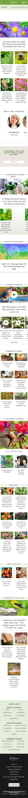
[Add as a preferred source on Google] (14, 785)
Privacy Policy (14, 771)
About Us (7, 709)
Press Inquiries (7, 715)
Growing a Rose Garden (20, 728)
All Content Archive (14, 718)
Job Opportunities (21, 715)
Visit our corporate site (14, 792)
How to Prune (7, 743)
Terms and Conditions (14, 769)
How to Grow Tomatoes (20, 725)
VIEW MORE (14, 342)
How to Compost (20, 746)
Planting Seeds (20, 740)
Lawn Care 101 (20, 743)
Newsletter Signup (7, 712)
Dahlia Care (14, 734)
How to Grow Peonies (21, 731)
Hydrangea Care (7, 725)
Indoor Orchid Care (7, 728)
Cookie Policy (14, 774)
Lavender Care (7, 731)
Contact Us (20, 709)
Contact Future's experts (14, 766)
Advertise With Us (21, 712)
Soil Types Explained (7, 746)
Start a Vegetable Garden (14, 749)
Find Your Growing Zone (7, 740)
